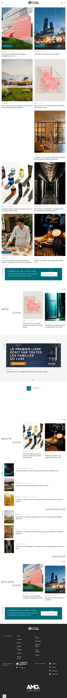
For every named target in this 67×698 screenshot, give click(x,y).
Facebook (54, 674)
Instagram (54, 670)
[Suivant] (63, 289)
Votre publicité (37, 650)
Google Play (21, 667)
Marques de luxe (19, 657)
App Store (21, 664)
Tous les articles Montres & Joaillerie (55, 509)
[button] (32, 379)
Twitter (54, 667)
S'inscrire (49, 274)
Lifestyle (19, 653)
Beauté (19, 643)
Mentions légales (37, 645)
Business (19, 639)
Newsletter (38, 641)
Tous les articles (16, 312)
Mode (18, 636)
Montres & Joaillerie (19, 648)
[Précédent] (58, 289)
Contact (37, 655)
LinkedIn (54, 663)
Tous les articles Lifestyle (58, 556)
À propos (37, 636)
